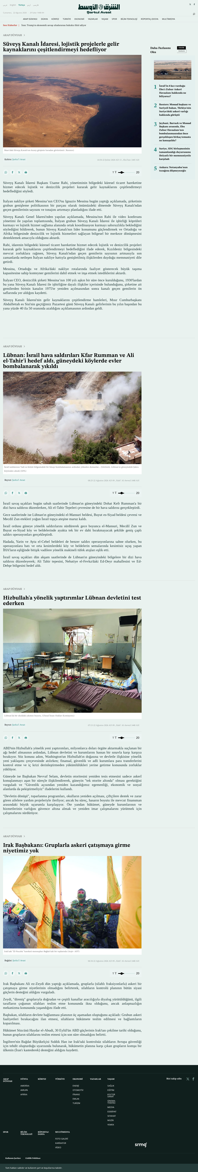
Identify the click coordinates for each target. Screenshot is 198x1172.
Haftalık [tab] (181, 51)
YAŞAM (104, 19)
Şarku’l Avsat (18, 159)
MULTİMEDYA (168, 19)
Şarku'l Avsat (18, 480)
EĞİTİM (110, 1090)
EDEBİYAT (111, 1111)
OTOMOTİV (78, 1090)
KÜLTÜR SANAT (111, 1095)
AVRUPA (24, 1090)
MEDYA (110, 1107)
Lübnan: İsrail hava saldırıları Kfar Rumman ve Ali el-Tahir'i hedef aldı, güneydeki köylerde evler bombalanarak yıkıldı (81, 25)
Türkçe (21, 5)
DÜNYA (44, 19)
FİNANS (76, 1094)
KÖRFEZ (55, 19)
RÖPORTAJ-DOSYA (149, 19)
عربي (5, 5)
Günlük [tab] (181, 48)
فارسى (36, 5)
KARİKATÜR (60, 1143)
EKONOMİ (79, 19)
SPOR (114, 19)
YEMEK (110, 1124)
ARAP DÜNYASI (30, 19)
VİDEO (58, 1147)
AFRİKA (23, 1094)
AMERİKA (24, 1085)
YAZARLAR (93, 19)
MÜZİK (110, 1120)
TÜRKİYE (67, 19)
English (13, 5)
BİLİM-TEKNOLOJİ (129, 19)
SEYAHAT (111, 1116)
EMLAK (76, 1098)
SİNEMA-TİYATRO (111, 1101)
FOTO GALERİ (61, 1138)
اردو (29, 5)
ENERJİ (76, 1085)
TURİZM (76, 1103)
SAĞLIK (110, 1085)
